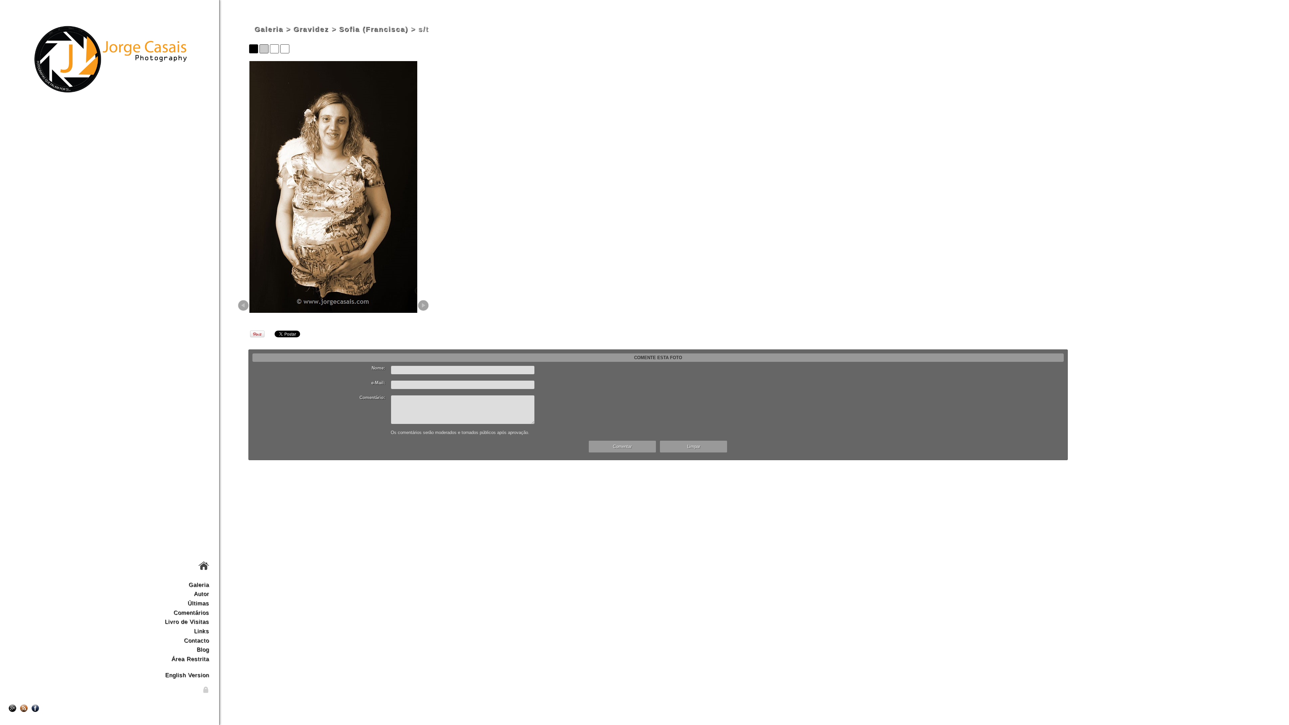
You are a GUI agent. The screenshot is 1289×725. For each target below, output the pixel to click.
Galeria (199, 584)
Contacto (196, 640)
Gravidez (311, 29)
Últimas (198, 603)
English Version (187, 675)
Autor (201, 593)
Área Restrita (190, 659)
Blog (203, 649)
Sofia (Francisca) (373, 29)
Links (201, 631)
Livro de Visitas (187, 621)
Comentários (191, 612)
